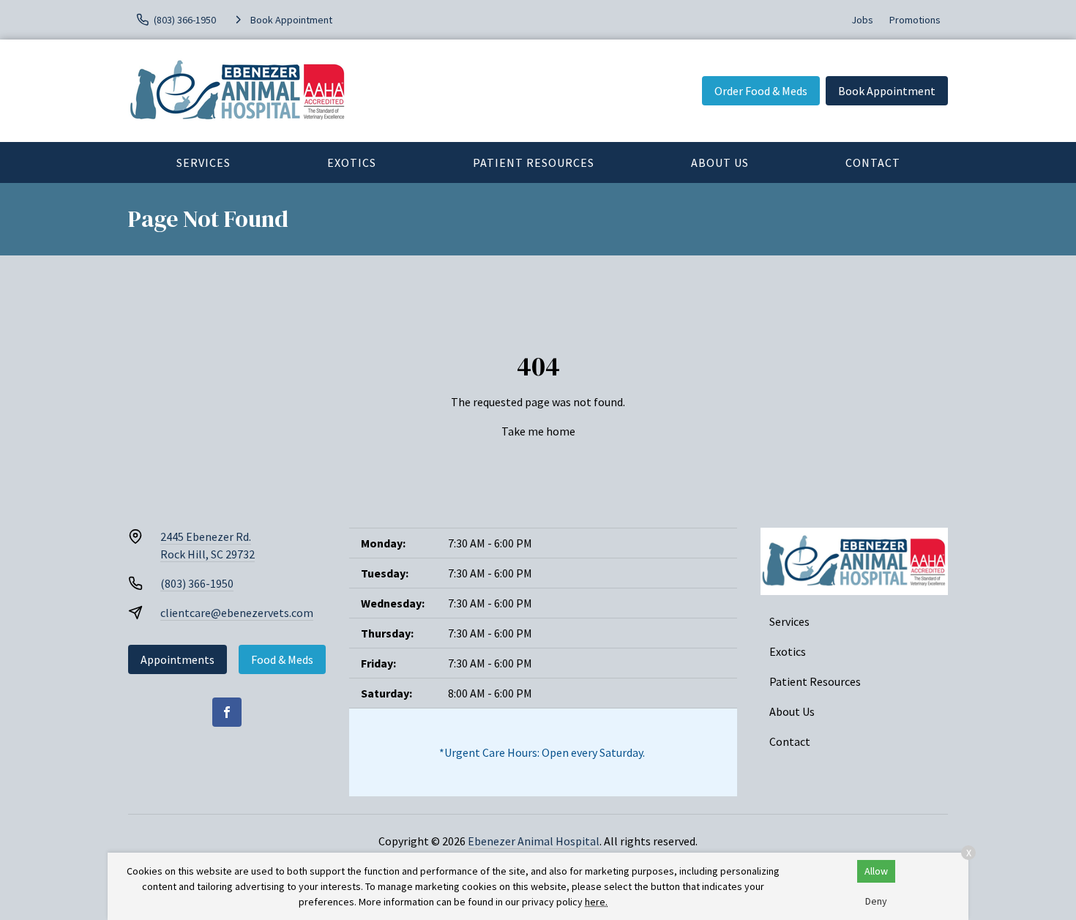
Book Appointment (886, 90)
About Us (720, 162)
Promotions (915, 19)
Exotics (351, 162)
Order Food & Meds (760, 90)
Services (203, 162)
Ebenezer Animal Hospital (533, 841)
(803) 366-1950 (196, 583)
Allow (876, 871)
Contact (872, 162)
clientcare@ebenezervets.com (236, 612)
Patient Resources (533, 162)
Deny (876, 901)
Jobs (862, 19)
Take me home (538, 431)
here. (596, 901)
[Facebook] (227, 712)
